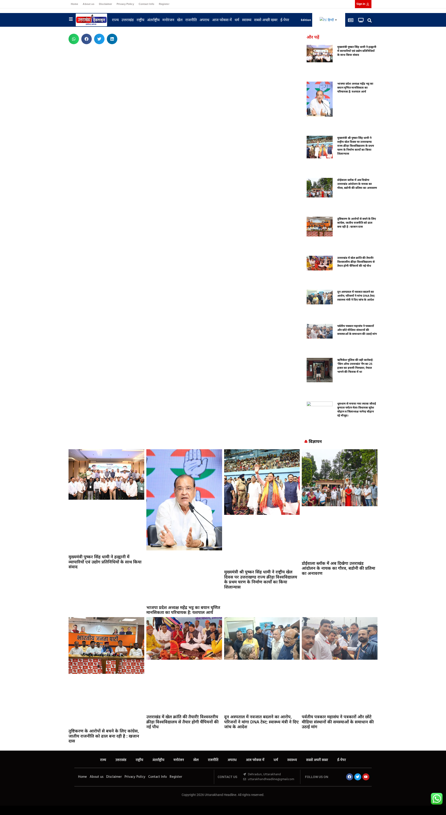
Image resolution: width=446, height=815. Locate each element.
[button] (370, 20)
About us (88, 4)
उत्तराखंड (127, 19)
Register (164, 4)
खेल (180, 19)
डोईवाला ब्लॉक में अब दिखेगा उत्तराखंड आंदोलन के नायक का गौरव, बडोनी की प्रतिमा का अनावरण (357, 184)
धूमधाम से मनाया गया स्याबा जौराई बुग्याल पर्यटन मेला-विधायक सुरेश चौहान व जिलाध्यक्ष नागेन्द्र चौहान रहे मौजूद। (356, 409)
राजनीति (191, 19)
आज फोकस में (222, 19)
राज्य (115, 19)
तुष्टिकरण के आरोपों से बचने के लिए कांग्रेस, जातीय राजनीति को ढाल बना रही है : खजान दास (356, 223)
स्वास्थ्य (246, 19)
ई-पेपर (284, 19)
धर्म (237, 19)
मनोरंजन (168, 19)
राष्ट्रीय (140, 19)
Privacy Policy (125, 4)
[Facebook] (349, 776)
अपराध (204, 19)
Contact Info (146, 4)
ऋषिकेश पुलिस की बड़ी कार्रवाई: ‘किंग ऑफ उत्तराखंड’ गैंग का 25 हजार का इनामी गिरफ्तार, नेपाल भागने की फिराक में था (355, 366)
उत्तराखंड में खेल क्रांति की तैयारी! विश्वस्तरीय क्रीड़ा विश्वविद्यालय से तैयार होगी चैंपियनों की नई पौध (356, 262)
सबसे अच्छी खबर (266, 19)
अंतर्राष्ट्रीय (153, 19)
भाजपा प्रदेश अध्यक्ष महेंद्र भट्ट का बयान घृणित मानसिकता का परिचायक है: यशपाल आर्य (355, 87)
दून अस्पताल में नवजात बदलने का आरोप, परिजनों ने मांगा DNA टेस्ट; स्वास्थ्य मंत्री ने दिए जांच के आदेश (356, 296)
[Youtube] (365, 776)
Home (74, 4)
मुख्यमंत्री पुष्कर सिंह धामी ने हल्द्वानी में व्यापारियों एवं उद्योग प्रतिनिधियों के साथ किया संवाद (356, 51)
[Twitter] (357, 776)
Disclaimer (105, 4)
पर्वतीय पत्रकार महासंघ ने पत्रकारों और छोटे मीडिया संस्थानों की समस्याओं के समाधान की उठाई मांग (357, 330)
